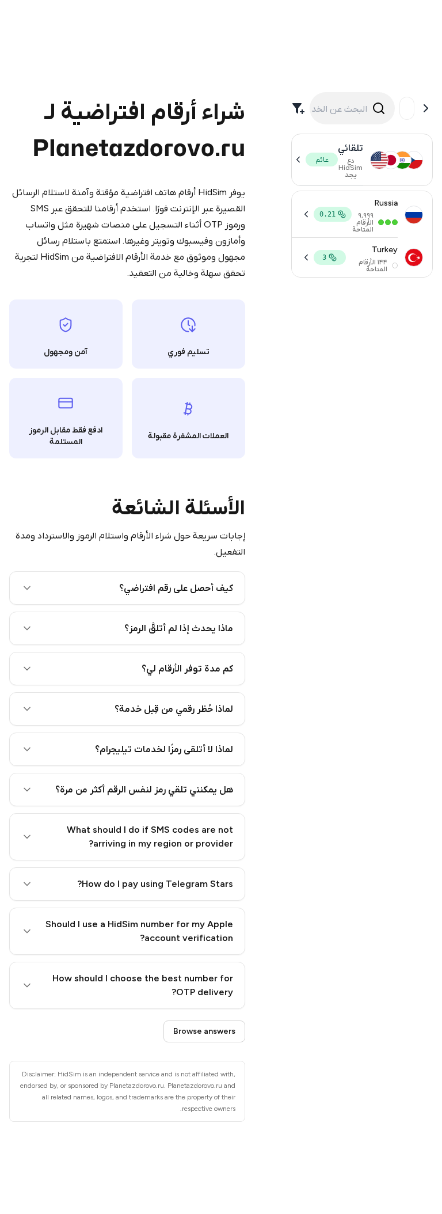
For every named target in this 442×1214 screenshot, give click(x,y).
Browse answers (204, 1031)
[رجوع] (426, 108)
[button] (127, 588)
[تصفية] (298, 108)
